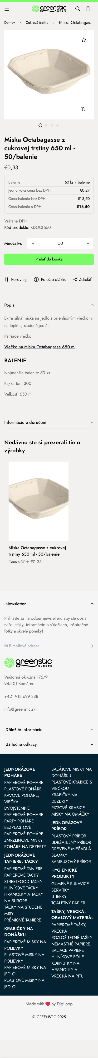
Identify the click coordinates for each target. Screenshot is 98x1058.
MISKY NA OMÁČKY (70, 814)
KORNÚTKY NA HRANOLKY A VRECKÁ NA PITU (67, 969)
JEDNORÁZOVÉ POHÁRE (19, 772)
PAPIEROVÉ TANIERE (23, 869)
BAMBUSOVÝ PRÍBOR (71, 862)
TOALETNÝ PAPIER (68, 903)
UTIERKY (59, 896)
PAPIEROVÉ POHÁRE (23, 782)
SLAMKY (59, 855)
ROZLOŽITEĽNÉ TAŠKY (71, 938)
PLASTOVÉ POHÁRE (23, 789)
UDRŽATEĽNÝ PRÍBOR (71, 842)
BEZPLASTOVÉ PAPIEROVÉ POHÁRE (23, 830)
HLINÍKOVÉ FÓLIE (67, 957)
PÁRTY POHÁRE (19, 821)
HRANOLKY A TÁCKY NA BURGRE (23, 897)
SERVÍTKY (60, 890)
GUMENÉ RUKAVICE (70, 884)
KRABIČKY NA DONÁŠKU (18, 932)
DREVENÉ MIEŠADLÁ (71, 849)
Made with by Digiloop (49, 1004)
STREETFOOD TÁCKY (23, 882)
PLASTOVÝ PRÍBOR (68, 836)
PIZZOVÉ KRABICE (68, 808)
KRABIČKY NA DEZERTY (64, 798)
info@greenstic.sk (19, 709)
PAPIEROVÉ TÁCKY (21, 875)
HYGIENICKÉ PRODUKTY (64, 873)
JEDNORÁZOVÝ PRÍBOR (66, 826)
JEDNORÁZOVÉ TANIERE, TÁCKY (21, 858)
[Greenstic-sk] (49, 8)
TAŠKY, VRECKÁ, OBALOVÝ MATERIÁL (72, 914)
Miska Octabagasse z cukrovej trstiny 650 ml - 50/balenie (37, 551)
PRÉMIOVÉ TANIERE (22, 920)
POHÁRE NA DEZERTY (25, 847)
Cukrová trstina (37, 22)
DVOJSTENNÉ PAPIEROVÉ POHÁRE (23, 811)
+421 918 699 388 (21, 696)
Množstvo (13, 243)
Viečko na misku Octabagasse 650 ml (39, 347)
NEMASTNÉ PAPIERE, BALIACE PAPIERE (71, 947)
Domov (9, 22)
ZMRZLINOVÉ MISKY (23, 840)
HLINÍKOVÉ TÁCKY (21, 888)
